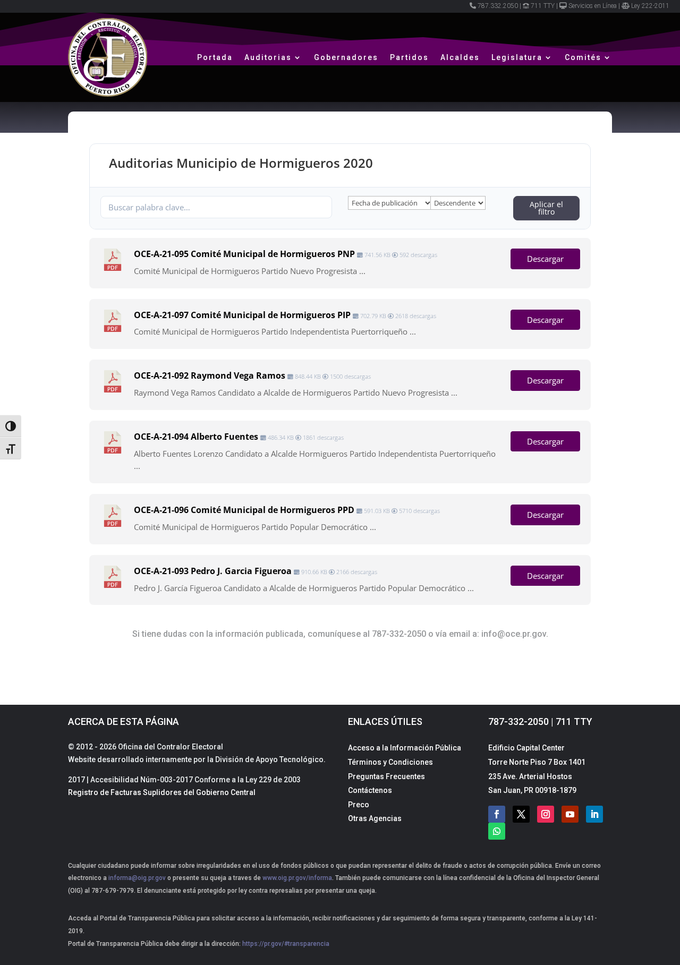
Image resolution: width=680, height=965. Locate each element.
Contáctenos (370, 790)
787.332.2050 (498, 6)
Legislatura (516, 57)
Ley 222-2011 (650, 6)
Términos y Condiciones (390, 762)
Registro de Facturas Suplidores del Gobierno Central (162, 792)
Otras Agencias (375, 818)
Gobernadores (346, 57)
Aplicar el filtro (546, 208)
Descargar (545, 258)
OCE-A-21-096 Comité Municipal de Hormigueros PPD (244, 510)
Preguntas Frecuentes (386, 776)
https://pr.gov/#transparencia (285, 943)
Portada (215, 57)
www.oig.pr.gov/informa (296, 878)
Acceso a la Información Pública (404, 748)
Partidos (409, 57)
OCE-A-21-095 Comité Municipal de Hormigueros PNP (244, 254)
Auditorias (268, 57)
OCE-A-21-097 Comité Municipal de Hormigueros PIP (242, 315)
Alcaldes (460, 57)
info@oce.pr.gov (513, 634)
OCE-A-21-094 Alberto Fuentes (196, 436)
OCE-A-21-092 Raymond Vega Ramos (209, 375)
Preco (358, 804)
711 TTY (543, 6)
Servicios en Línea (592, 6)
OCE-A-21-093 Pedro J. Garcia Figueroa (213, 571)
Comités (583, 57)
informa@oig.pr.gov (137, 878)
